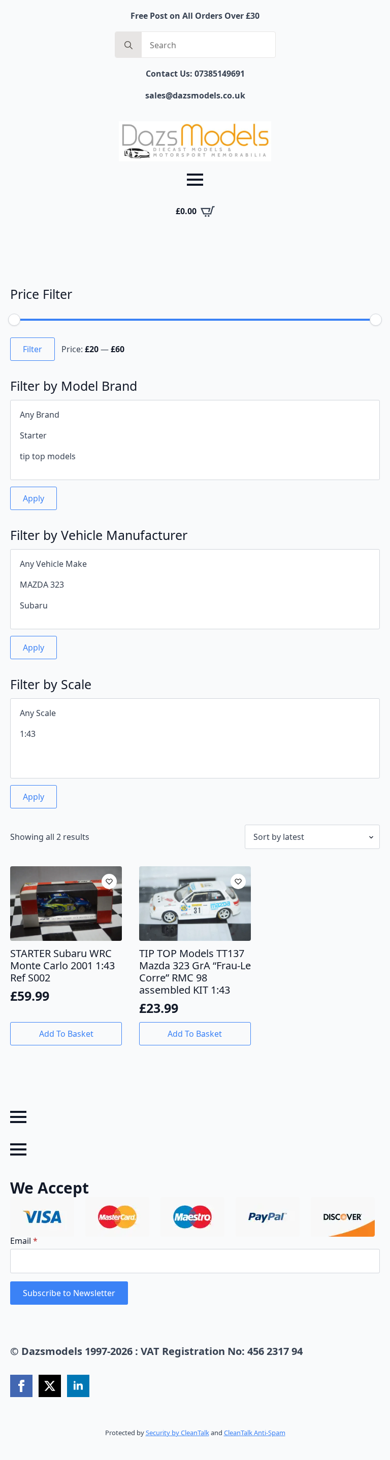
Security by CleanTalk (177, 1432)
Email (24, 1241)
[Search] (128, 45)
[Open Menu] (195, 180)
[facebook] (21, 1386)
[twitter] (50, 1386)
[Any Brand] (195, 414)
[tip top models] (195, 456)
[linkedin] (78, 1386)
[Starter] (195, 435)
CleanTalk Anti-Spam (254, 1432)
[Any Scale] (195, 713)
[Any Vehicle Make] (195, 564)
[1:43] (195, 734)
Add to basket (66, 1033)
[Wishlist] (109, 881)
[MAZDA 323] (195, 584)
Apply (33, 498)
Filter (32, 349)
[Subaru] (195, 605)
